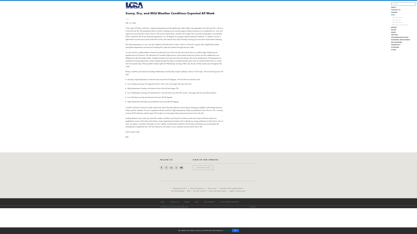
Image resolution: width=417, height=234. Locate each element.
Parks (393, 32)
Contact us (395, 10)
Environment (396, 42)
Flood (393, 50)
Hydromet (395, 47)
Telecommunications (400, 37)
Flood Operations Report (229, 202)
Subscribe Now (203, 168)
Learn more (227, 230)
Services (394, 35)
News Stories (396, 20)
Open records (212, 188)
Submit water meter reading (217, 191)
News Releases (397, 17)
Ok (235, 230)
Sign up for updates (205, 160)
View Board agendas (177, 191)
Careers (394, 12)
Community (396, 45)
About (393, 7)
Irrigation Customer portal (237, 191)
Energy (394, 27)
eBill (188, 191)
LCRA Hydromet (209, 202)
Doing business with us (180, 188)
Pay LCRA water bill (199, 191)
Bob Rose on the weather (400, 25)
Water (393, 30)
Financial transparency (197, 188)
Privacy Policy (253, 207)
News (393, 15)
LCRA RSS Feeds (397, 22)
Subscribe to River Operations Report (231, 188)
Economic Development (400, 40)
